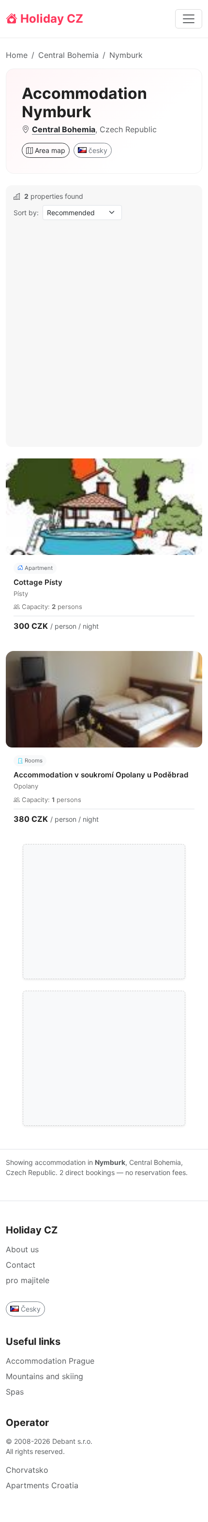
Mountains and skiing (44, 1376)
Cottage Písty (38, 582)
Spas (15, 1392)
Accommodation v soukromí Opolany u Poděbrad (101, 774)
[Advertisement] (104, 332)
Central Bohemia (68, 55)
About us (22, 1249)
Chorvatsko (27, 1470)
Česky (31, 1309)
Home (17, 55)
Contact (20, 1265)
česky (98, 150)
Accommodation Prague (50, 1361)
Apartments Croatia (42, 1485)
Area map (49, 150)
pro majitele (27, 1280)
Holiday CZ (50, 19)
